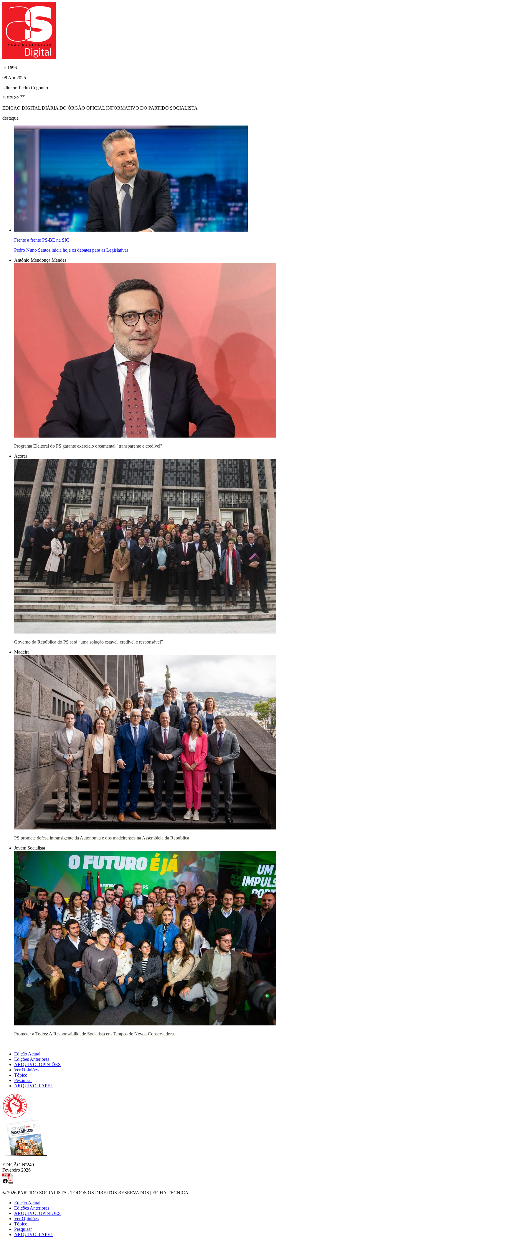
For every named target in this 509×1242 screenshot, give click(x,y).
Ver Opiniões (26, 1069)
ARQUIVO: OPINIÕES (37, 1064)
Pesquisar (23, 1080)
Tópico (20, 1075)
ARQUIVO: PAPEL (33, 1085)
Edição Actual (27, 1053)
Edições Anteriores (31, 1059)
